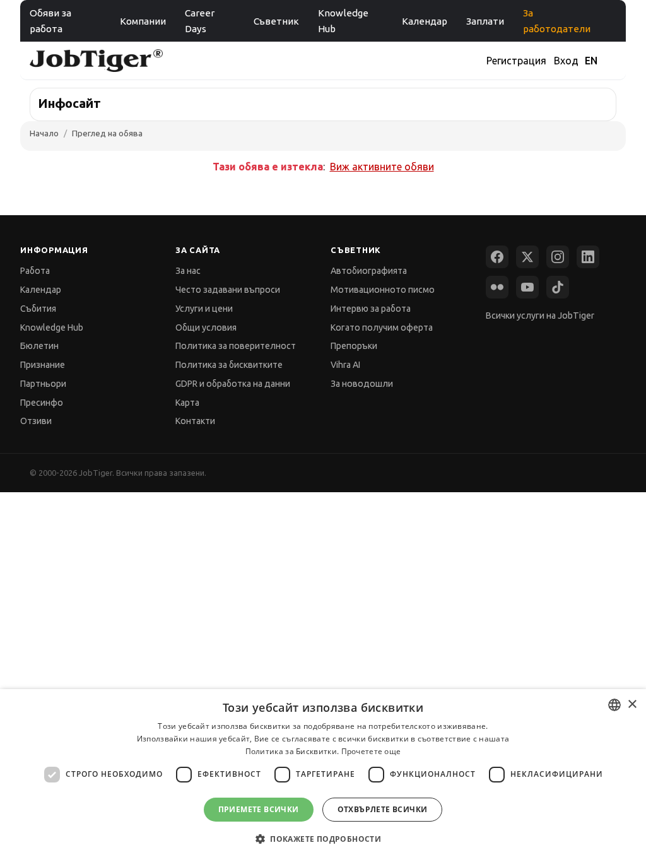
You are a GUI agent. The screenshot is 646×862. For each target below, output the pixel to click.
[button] (323, 839)
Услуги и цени (204, 309)
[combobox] (614, 705)
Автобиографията (369, 271)
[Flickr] (497, 287)
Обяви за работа (50, 21)
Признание (42, 365)
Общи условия (206, 327)
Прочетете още (371, 751)
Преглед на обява (107, 133)
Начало (44, 133)
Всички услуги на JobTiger (540, 315)
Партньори (43, 384)
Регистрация (516, 60)
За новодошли (362, 384)
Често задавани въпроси (227, 290)
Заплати (485, 21)
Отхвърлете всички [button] (383, 809)
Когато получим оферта (382, 327)
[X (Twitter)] (527, 256)
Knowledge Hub (343, 21)
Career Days (199, 21)
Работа (35, 271)
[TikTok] (557, 287)
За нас (188, 271)
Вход (566, 60)
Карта (187, 403)
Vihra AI (345, 365)
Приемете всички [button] (258, 809)
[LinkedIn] (588, 256)
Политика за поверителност (235, 346)
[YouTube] (527, 287)
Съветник (276, 21)
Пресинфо (41, 403)
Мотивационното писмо (383, 290)
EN (591, 60)
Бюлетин (39, 346)
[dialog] (323, 775)
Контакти (195, 421)
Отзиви (36, 421)
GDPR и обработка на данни (232, 384)
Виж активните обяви (382, 166)
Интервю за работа (371, 309)
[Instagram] (557, 256)
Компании (143, 21)
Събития (38, 309)
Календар (424, 21)
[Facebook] (497, 256)
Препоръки (354, 346)
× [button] (632, 704)
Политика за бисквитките (229, 365)
